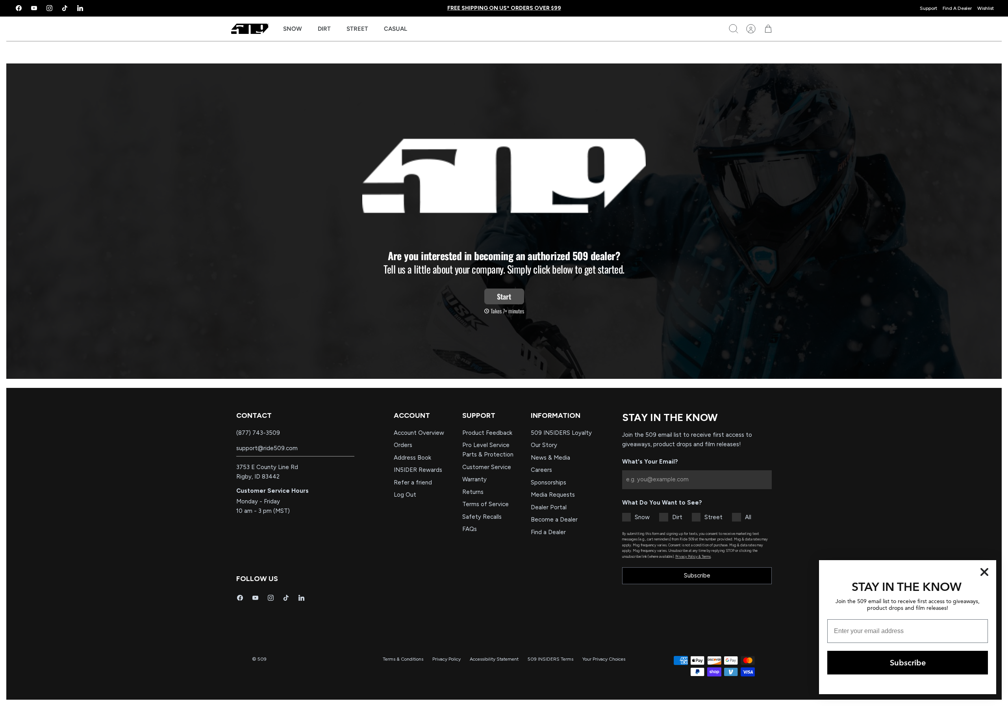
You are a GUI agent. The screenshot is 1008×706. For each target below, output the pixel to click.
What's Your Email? (650, 461)
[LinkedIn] (80, 8)
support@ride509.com (267, 448)
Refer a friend (413, 482)
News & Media (550, 457)
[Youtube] (34, 8)
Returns (473, 492)
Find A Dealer (957, 8)
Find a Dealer (548, 532)
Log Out (405, 494)
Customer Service (486, 467)
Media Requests (553, 494)
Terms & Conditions (403, 659)
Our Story (544, 445)
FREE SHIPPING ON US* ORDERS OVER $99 (504, 8)
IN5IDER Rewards (418, 469)
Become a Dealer (554, 519)
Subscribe (697, 575)
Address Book (412, 457)
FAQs (469, 529)
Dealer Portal (549, 507)
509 (262, 659)
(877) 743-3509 (258, 432)
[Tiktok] (64, 8)
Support (928, 8)
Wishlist (985, 8)
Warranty (474, 479)
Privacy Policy (446, 659)
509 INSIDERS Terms (550, 659)
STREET (357, 28)
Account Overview (419, 432)
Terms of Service (485, 504)
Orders (403, 445)
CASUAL (395, 28)
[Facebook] (18, 8)
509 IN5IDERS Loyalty (561, 432)
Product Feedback (487, 432)
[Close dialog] (984, 572)
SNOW (292, 28)
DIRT (324, 28)
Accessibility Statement (494, 659)
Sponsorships (548, 482)
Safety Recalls (482, 516)
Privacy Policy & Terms (693, 556)
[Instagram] (49, 8)
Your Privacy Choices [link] (603, 659)
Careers (541, 469)
